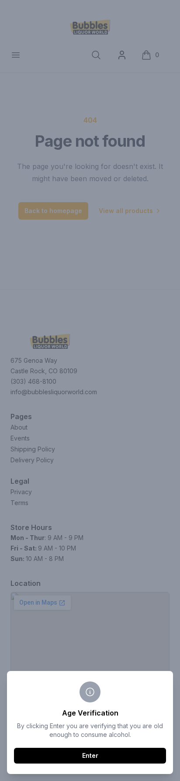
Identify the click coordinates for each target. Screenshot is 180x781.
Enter (90, 755)
